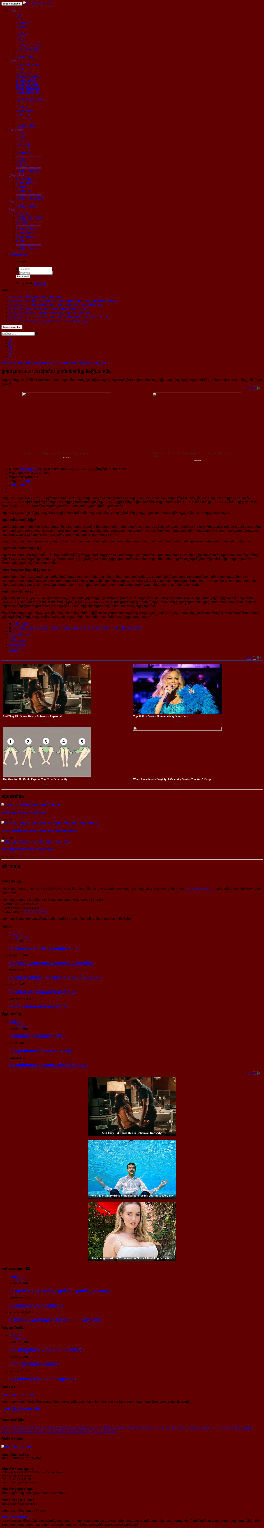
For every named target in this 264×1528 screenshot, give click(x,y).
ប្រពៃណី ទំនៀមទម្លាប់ (27, 92)
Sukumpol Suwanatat (198, 1427)
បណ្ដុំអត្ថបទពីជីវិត (25, 125)
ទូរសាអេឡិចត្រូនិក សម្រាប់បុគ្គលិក (22, 1408)
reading (89, 1431)
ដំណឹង (12, 10)
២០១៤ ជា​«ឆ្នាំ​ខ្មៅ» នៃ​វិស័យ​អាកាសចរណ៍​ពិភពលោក (24, 812)
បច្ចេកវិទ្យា (21, 159)
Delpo (61, 1431)
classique (182, 1427)
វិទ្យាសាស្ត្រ (21, 163)
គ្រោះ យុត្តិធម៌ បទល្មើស (28, 45)
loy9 (173, 1427)
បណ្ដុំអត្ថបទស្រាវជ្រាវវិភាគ (29, 197)
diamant (98, 1431)
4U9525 (13, 650)
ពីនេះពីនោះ (22, 221)
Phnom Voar (54, 1427)
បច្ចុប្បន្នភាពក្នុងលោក (99, 627)
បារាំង (19, 18)
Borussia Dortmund (144, 1427)
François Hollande (19, 634)
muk (105, 1431)
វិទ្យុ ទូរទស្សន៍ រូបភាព (27, 84)
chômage (226, 1427)
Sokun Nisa (7, 1427)
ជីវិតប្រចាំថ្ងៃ (22, 106)
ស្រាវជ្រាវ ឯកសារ (25, 182)
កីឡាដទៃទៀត (23, 145)
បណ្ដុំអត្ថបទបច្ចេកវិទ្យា (27, 170)
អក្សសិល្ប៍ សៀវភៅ (26, 80)
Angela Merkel (17, 640)
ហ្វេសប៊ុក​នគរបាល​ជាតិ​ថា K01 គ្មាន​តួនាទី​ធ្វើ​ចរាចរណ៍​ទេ (43, 948)
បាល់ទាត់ (21, 133)
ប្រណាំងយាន (23, 141)
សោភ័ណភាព (23, 114)
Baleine (108, 1427)
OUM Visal (215, 1427)
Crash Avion (16, 647)
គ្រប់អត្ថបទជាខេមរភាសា (74, 627)
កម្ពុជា (19, 14)
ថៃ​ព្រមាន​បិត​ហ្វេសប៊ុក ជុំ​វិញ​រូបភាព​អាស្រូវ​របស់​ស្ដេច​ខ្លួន (42, 992)
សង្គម (19, 37)
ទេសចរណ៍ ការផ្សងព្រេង (29, 217)
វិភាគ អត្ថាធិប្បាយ (25, 178)
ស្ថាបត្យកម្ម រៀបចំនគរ (27, 64)
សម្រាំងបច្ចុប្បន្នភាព (25, 627)
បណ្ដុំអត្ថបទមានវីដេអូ (27, 205)
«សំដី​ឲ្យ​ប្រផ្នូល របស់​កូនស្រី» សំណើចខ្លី (33, 1364)
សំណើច (20, 240)
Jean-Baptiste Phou (123, 1427)
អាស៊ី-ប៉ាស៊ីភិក (23, 22)
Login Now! (23, 276)
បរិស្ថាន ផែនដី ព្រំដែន (27, 49)
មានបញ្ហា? (26, 481)
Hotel (100, 1427)
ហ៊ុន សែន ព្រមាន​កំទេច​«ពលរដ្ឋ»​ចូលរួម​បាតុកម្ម (38, 1006)
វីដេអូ (11, 201)
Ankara (24, 1427)
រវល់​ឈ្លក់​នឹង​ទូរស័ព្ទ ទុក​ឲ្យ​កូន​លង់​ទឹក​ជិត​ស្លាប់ (37, 1305)
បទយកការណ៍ (23, 190)
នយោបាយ (21, 33)
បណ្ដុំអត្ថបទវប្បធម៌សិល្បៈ (29, 99)
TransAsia (7, 1431)
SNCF (235, 1427)
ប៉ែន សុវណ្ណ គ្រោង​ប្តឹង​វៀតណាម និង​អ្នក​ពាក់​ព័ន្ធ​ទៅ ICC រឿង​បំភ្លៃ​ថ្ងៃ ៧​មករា (55, 977)
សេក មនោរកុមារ (28, 469)
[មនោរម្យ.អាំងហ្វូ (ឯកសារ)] (38, 3)
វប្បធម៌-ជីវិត (15, 60)
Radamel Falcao (88, 1427)
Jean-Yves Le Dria (74, 1431)
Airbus (12, 637)
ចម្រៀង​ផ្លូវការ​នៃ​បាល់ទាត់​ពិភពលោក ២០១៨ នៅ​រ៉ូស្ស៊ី (41, 1051)
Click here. (40, 283)
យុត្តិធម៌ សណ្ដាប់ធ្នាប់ (130, 627)
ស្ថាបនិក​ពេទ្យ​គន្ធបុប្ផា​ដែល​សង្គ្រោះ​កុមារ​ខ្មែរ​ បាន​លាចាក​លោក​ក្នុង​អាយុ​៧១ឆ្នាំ (55, 1320)
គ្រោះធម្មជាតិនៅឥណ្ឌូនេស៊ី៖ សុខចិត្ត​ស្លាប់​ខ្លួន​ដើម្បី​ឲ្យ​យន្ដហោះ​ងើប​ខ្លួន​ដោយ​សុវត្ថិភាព (60, 1291)
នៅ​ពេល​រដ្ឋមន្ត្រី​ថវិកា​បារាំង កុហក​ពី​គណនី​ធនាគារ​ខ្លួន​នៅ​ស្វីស (27, 849)
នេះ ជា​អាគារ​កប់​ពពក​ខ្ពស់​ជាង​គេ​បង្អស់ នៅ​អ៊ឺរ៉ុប (37, 1036)
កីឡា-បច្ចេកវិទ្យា (17, 129)
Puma (32, 1427)
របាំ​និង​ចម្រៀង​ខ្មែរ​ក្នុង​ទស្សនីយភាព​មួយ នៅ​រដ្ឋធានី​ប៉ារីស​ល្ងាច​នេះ (48, 1065)
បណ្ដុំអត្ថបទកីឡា (24, 152)
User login (20, 254)
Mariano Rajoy (17, 644)
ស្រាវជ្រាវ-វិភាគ (17, 174)
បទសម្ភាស (21, 186)
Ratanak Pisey (163, 1427)
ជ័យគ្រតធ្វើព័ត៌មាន (26, 228)
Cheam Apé (52, 1431)
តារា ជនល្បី (22, 213)
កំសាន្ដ (12, 209)
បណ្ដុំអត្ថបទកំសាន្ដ (25, 247)
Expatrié (245, 1427)
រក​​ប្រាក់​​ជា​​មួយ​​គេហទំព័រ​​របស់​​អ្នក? (19, 1394)
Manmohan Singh (23, 1431)
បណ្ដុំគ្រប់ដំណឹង (24, 56)
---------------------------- (28, 29)
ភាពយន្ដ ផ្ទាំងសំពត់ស (27, 88)
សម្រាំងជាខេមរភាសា (48, 627)
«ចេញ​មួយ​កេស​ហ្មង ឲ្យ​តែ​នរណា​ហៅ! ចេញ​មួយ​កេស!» (42, 1379)
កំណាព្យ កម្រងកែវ (25, 236)
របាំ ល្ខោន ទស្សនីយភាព (28, 76)
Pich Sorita (41, 1427)
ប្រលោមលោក (23, 232)
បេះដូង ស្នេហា (23, 118)
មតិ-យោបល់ (19, 484)
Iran (17, 1427)
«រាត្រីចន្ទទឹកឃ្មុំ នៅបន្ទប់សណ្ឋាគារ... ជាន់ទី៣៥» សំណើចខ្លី (45, 1350)
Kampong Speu (69, 1427)
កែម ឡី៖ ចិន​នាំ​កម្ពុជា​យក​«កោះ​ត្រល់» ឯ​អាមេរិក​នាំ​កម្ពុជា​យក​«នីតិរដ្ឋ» (51, 963)
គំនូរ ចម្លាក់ (21, 68)
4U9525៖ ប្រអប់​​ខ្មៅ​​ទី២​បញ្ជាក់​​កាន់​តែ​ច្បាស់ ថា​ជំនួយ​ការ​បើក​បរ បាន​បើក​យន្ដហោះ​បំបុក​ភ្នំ (39, 830)
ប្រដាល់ (20, 137)
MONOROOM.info (199, 888)
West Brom (39, 1431)
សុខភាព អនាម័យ (25, 110)
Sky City (113, 1431)
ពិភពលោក (21, 26)
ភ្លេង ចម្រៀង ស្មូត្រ (25, 72)
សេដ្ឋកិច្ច (20, 41)
